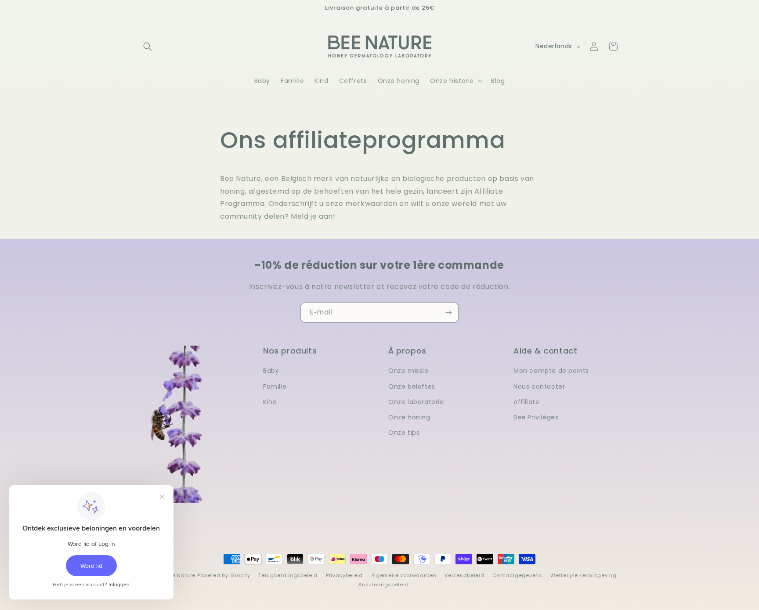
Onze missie (408, 370)
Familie (274, 386)
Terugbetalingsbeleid (288, 575)
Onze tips (403, 432)
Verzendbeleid (464, 575)
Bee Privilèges (535, 417)
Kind (270, 401)
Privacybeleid (344, 575)
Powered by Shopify (223, 575)
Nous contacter (539, 386)
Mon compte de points (551, 370)
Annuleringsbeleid (383, 584)
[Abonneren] (448, 312)
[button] (147, 46)
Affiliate (526, 401)
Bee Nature (180, 575)
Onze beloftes (411, 386)
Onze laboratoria (416, 401)
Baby (271, 370)
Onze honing (409, 417)
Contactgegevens (517, 575)
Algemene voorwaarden (404, 575)
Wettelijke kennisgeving (583, 575)
